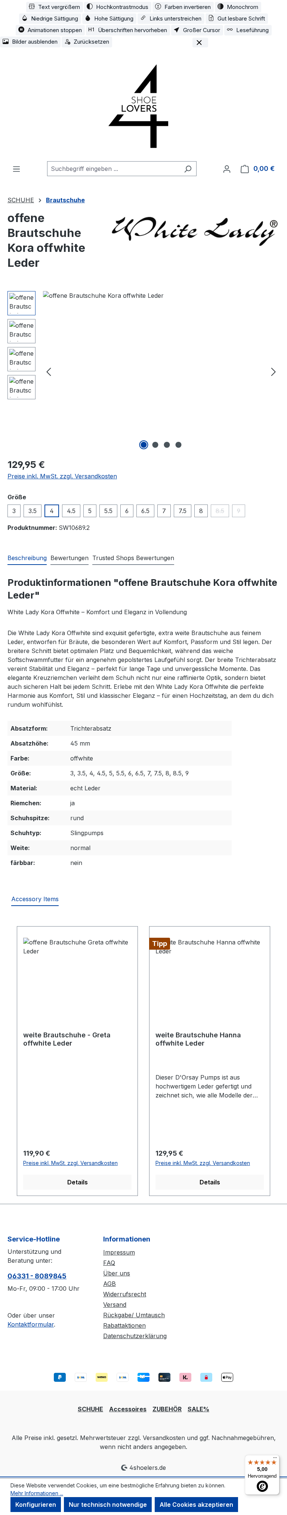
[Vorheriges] (48, 371)
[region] (143, 371)
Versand (114, 1304)
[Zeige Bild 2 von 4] (155, 445)
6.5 (145, 511)
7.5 (182, 511)
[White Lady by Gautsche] (195, 229)
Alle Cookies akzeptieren (196, 1504)
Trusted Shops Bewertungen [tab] (133, 558)
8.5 (222, 512)
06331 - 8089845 (37, 1276)
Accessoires (127, 1409)
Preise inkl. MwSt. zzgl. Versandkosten (62, 476)
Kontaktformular (30, 1324)
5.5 (108, 511)
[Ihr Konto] (227, 168)
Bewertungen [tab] (69, 558)
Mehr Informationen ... (36, 1493)
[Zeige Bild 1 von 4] (144, 445)
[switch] (54, 7)
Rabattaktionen (124, 1325)
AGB (109, 1283)
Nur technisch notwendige (108, 1504)
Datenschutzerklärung (135, 1336)
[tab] (27, 558)
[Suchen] (188, 168)
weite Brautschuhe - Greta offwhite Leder (67, 1039)
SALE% (198, 1409)
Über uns (116, 1273)
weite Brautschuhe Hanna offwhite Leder (198, 1039)
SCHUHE (90, 1409)
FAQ (109, 1262)
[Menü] (16, 168)
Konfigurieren (35, 1504)
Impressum (119, 1252)
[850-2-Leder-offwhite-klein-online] (161, 371)
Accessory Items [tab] (35, 899)
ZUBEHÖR (167, 1409)
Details (77, 1182)
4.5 (71, 511)
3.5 (32, 511)
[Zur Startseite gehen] (143, 105)
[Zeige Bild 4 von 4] (179, 445)
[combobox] (113, 168)
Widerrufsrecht (124, 1294)
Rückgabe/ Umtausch (134, 1315)
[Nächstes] (273, 371)
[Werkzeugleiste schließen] (200, 42)
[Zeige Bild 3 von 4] (167, 445)
